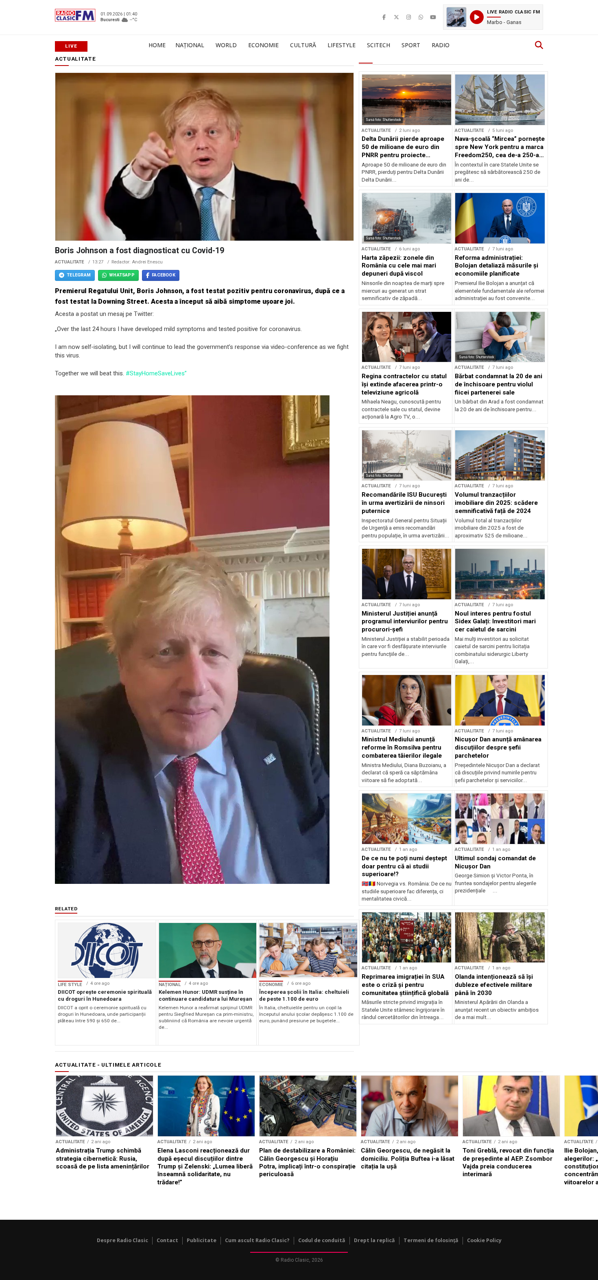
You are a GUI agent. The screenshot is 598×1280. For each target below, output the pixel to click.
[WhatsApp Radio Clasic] (420, 17)
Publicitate (201, 1240)
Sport (411, 45)
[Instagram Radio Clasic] (408, 17)
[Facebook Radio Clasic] (384, 17)
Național (189, 45)
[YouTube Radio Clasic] (432, 17)
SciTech (378, 45)
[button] (493, 17)
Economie (263, 45)
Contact (167, 1240)
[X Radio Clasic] (396, 17)
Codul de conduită (321, 1240)
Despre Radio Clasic (122, 1240)
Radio (441, 45)
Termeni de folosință (431, 1240)
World (226, 45)
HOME (157, 45)
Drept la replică (374, 1240)
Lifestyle (341, 45)
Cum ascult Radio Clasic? (257, 1240)
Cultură (303, 45)
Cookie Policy (484, 1240)
